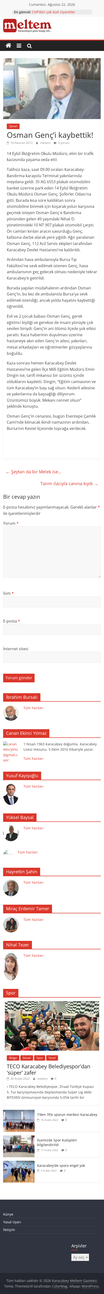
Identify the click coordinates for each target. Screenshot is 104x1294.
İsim (8, 593)
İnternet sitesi (15, 648)
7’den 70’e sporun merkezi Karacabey (67, 1114)
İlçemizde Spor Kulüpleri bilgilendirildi (57, 1142)
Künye (8, 1214)
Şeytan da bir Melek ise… (33, 472)
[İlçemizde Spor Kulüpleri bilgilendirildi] (19, 1138)
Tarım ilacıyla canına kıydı (69, 483)
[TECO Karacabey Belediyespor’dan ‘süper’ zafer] (52, 1003)
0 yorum (63, 143)
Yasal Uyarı (12, 1222)
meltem (45, 143)
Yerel (52, 1058)
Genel (13, 126)
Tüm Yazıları (33, 708)
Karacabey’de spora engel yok (61, 1165)
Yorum (11, 523)
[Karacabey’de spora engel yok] (19, 1163)
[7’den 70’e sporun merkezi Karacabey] (19, 1112)
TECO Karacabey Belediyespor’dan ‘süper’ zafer (48, 1069)
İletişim (9, 1229)
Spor (40, 1058)
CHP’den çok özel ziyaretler (53, 12)
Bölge (13, 1058)
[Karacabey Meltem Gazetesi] (8, 46)
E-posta (11, 621)
